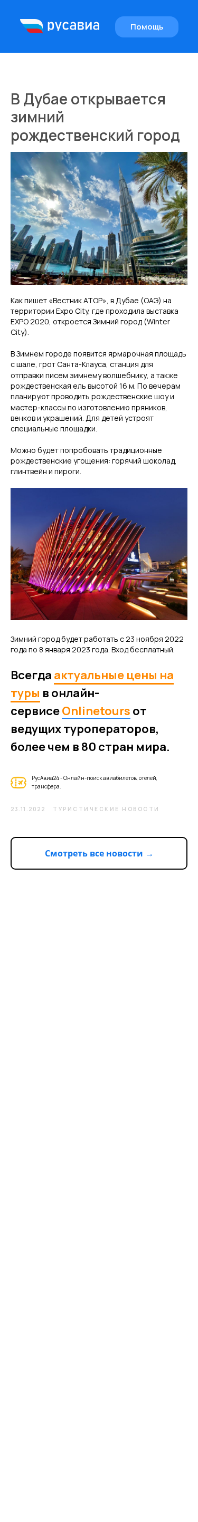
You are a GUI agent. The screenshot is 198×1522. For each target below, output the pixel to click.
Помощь (146, 26)
